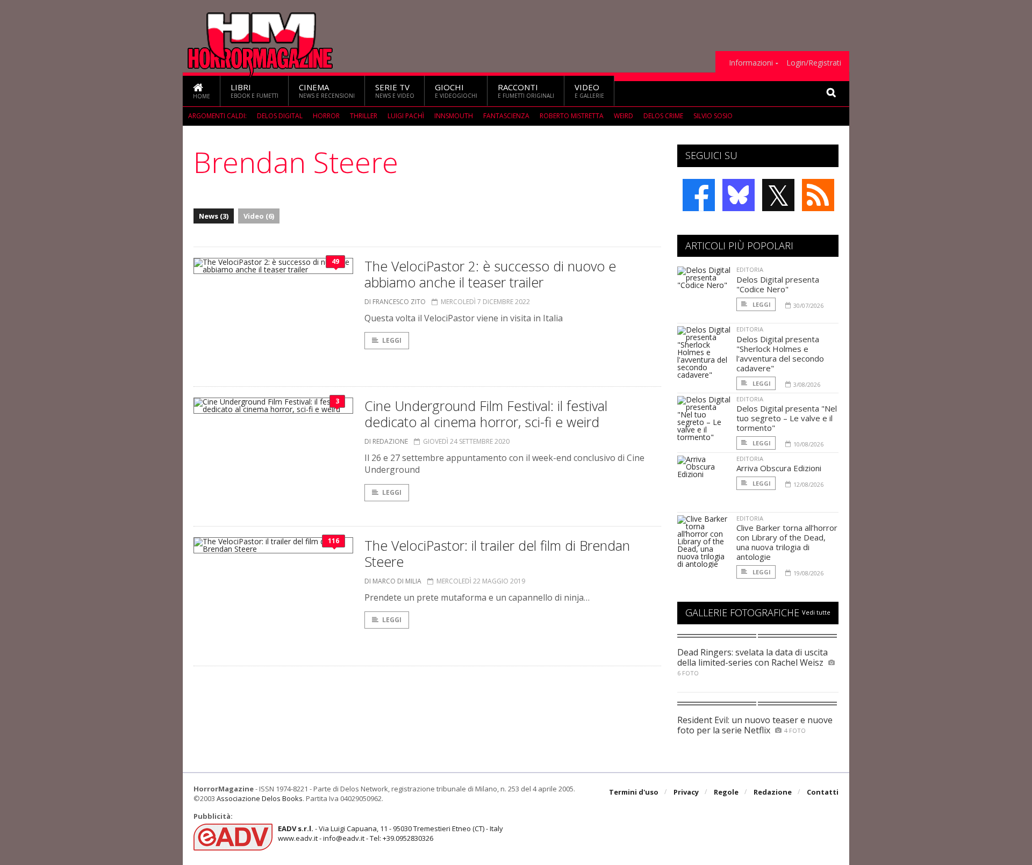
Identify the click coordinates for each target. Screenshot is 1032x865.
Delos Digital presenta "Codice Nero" (777, 284)
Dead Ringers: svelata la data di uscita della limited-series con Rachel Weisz (752, 657)
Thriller (363, 115)
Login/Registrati (813, 63)
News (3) (213, 216)
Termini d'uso (633, 792)
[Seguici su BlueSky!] (738, 195)
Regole (726, 792)
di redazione (386, 441)
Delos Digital (280, 115)
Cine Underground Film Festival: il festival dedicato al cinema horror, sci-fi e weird (485, 414)
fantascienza (506, 115)
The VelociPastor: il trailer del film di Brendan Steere (497, 553)
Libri (254, 90)
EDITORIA (749, 269)
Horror (326, 115)
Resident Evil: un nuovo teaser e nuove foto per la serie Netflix (755, 725)
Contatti (822, 792)
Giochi (456, 90)
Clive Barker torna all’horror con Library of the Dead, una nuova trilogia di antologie (786, 542)
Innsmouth (453, 115)
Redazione (773, 792)
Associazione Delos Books (260, 798)
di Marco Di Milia (392, 581)
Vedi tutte (816, 612)
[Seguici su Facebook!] (698, 195)
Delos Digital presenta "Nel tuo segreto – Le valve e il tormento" (786, 418)
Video (589, 90)
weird (623, 115)
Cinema (327, 90)
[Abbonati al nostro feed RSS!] (818, 195)
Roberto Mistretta (572, 115)
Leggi (392, 340)
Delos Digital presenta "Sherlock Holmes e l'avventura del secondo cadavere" (780, 353)
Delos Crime (663, 115)
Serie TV (394, 90)
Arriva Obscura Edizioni (778, 468)
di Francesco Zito (395, 301)
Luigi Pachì (406, 115)
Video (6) (258, 216)
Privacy (686, 792)
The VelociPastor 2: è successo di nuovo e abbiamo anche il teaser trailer (490, 274)
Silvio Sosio (713, 115)
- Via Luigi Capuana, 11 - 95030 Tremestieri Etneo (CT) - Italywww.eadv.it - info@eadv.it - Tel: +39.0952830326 (390, 833)
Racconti (526, 90)
